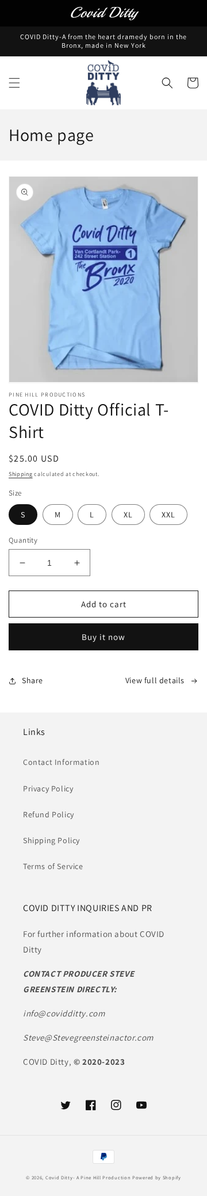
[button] (14, 83)
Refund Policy (48, 814)
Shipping (21, 474)
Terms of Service (53, 866)
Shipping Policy (51, 840)
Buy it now (103, 636)
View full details (155, 680)
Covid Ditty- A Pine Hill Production (88, 1177)
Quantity (23, 540)
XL (128, 514)
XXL (168, 514)
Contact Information (61, 762)
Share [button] (32, 680)
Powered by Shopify (156, 1177)
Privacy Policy (48, 788)
